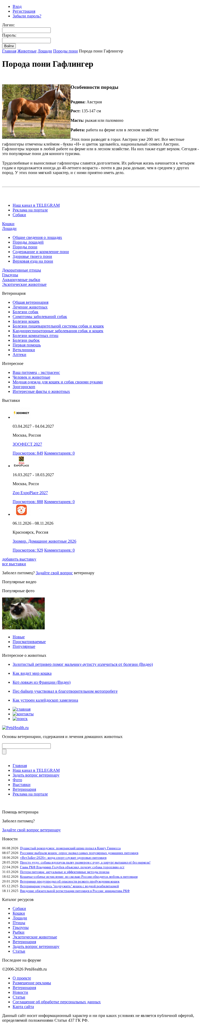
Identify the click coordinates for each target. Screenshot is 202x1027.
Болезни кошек (26, 321)
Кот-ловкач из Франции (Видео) (41, 682)
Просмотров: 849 (28, 453)
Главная (9, 51)
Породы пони (65, 51)
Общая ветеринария (30, 302)
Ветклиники (24, 350)
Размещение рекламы (32, 983)
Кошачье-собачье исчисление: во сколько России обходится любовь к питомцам (79, 877)
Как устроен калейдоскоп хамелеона (45, 700)
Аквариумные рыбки (21, 279)
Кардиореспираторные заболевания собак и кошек (58, 331)
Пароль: (9, 35)
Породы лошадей (28, 242)
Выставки (22, 784)
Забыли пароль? (27, 16)
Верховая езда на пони (33, 261)
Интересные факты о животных (41, 391)
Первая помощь (27, 345)
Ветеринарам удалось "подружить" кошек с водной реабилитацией (69, 886)
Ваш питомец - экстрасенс (36, 372)
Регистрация (24, 11)
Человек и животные (31, 377)
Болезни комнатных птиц (35, 335)
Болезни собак (25, 312)
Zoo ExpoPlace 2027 (30, 492)
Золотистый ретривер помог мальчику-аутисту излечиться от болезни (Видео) (83, 664)
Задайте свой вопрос (54, 573)
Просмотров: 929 (28, 550)
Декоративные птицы (21, 270)
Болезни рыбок (26, 340)
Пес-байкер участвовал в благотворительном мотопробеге (65, 691)
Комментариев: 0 (59, 453)
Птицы (19, 922)
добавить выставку (19, 559)
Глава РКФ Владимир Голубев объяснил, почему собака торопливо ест (72, 867)
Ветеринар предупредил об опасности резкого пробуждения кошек (69, 881)
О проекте (22, 978)
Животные (27, 51)
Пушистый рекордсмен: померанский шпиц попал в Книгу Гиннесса (70, 848)
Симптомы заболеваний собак (40, 316)
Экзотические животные (24, 284)
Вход (17, 6)
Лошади (45, 51)
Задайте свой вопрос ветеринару (31, 830)
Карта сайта (23, 1006)
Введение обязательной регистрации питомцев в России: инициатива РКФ (75, 891)
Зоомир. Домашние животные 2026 (44, 541)
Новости (20, 992)
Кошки (8, 223)
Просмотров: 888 (28, 501)
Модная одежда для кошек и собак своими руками (58, 382)
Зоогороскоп (24, 386)
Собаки (19, 215)
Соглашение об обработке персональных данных (57, 1002)
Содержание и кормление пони (41, 251)
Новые (19, 637)
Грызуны (10, 275)
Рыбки (18, 932)
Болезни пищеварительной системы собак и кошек (58, 326)
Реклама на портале (30, 210)
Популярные (24, 646)
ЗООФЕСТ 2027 (27, 444)
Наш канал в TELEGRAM (36, 205)
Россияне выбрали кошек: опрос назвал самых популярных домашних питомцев (79, 853)
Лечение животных (30, 307)
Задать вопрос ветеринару (36, 775)
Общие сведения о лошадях (37, 237)
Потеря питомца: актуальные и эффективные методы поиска (64, 872)
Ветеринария (24, 789)
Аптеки (19, 354)
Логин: (8, 25)
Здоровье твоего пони (32, 256)
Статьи (19, 951)
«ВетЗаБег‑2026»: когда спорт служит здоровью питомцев (63, 858)
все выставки (14, 564)
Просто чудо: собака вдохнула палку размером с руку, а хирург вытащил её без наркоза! (85, 862)
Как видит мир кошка (32, 673)
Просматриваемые (29, 641)
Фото (17, 780)
